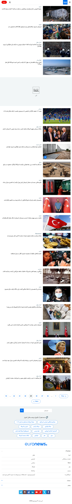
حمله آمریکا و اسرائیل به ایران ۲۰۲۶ (25, 422)
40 (25, 396)
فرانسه (39, 269)
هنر (44, 435)
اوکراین (36, 435)
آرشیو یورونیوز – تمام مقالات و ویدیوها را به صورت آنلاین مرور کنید (18, 475)
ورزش (39, 109)
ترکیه (40, 7)
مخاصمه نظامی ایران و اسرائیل (47, 422)
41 (19, 396)
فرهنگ (33, 467)
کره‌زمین (33, 459)
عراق (40, 162)
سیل (52, 435)
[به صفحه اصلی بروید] (65, 2)
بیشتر (69, 485)
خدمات (68, 480)
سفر (69, 467)
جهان (33, 455)
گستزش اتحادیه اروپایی (51, 431)
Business (38, 233)
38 (36, 396)
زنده (4, 2)
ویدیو (69, 471)
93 (6, 396)
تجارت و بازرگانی (66, 459)
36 (48, 396)
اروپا (69, 455)
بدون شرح (38, 144)
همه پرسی (36, 431)
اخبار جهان (38, 42)
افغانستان (39, 60)
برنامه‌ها (33, 471)
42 (14, 396)
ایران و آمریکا (24, 426)
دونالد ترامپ (36, 426)
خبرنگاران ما (67, 475)
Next (36, 401)
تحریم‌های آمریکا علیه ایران (22, 431)
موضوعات (67, 451)
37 (42, 396)
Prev (62, 396)
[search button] (22, 410)
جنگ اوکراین (48, 426)
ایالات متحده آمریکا (24, 435)
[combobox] (36, 410)
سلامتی (33, 463)
